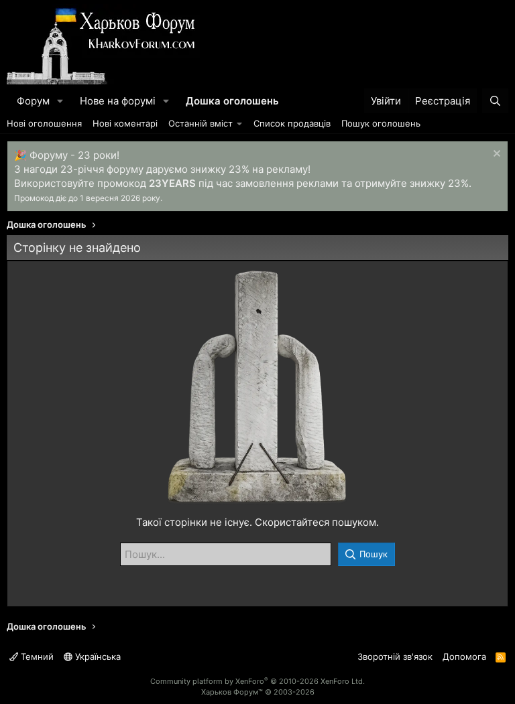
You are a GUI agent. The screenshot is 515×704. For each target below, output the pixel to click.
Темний (36, 656)
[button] (60, 100)
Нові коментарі (125, 123)
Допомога (464, 656)
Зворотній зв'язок (395, 656)
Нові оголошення (44, 123)
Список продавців (292, 123)
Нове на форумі (118, 100)
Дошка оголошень (232, 100)
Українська (96, 656)
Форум (33, 100)
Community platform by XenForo (257, 681)
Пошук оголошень (380, 123)
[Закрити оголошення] (495, 155)
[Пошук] (495, 100)
